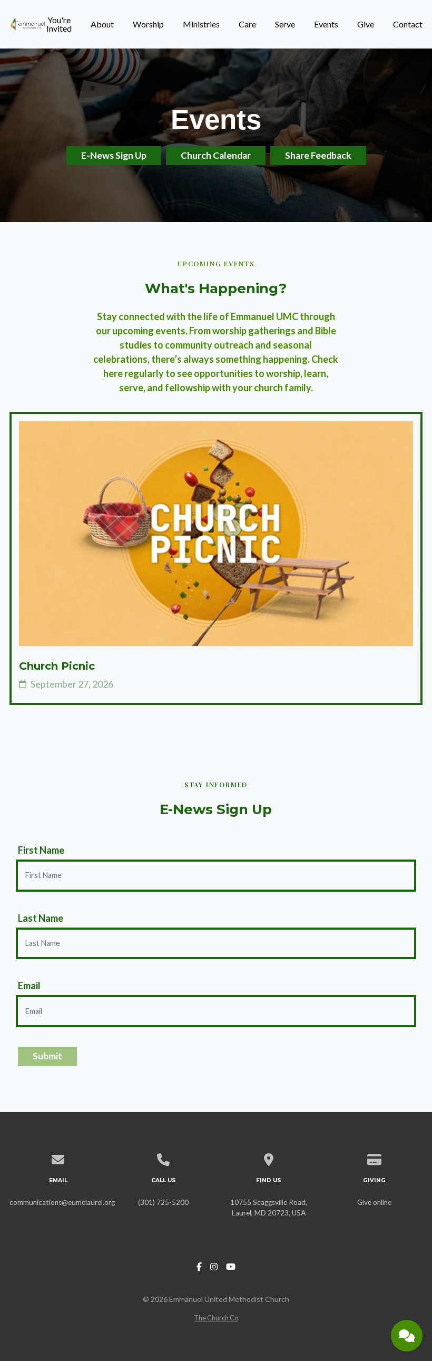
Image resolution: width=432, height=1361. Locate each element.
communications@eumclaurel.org (62, 1202)
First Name (41, 850)
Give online (374, 1202)
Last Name (40, 918)
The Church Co (216, 1318)
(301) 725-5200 (163, 1202)
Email (29, 985)
